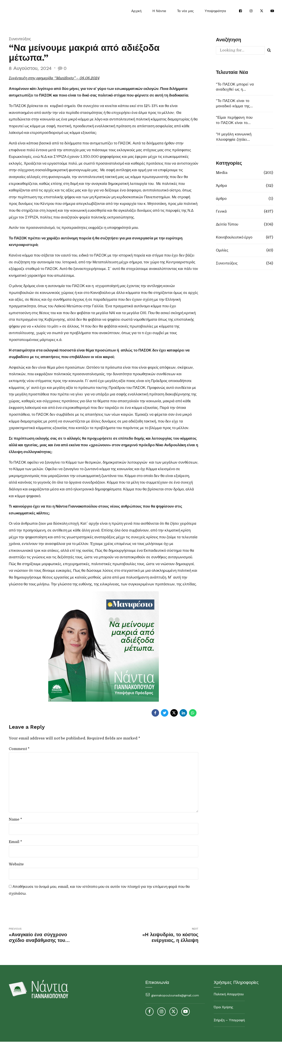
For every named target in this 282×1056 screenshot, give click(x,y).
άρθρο (221, 199)
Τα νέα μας (185, 11)
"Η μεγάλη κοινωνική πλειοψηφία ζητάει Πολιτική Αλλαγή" (233, 137)
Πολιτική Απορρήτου (229, 994)
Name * (15, 819)
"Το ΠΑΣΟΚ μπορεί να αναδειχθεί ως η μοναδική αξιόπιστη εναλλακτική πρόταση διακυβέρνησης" (235, 87)
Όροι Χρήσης (223, 1007)
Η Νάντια (159, 11)
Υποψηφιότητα (215, 11)
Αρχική (136, 11)
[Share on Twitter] (164, 713)
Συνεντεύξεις (20, 38)
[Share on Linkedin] (183, 713)
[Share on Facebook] (155, 713)
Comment (19, 749)
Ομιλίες (222, 250)
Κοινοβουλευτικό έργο (234, 237)
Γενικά (221, 211)
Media (221, 173)
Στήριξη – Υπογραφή (229, 1020)
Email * (15, 842)
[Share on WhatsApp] (193, 713)
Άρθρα (221, 186)
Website (16, 864)
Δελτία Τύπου (227, 224)
